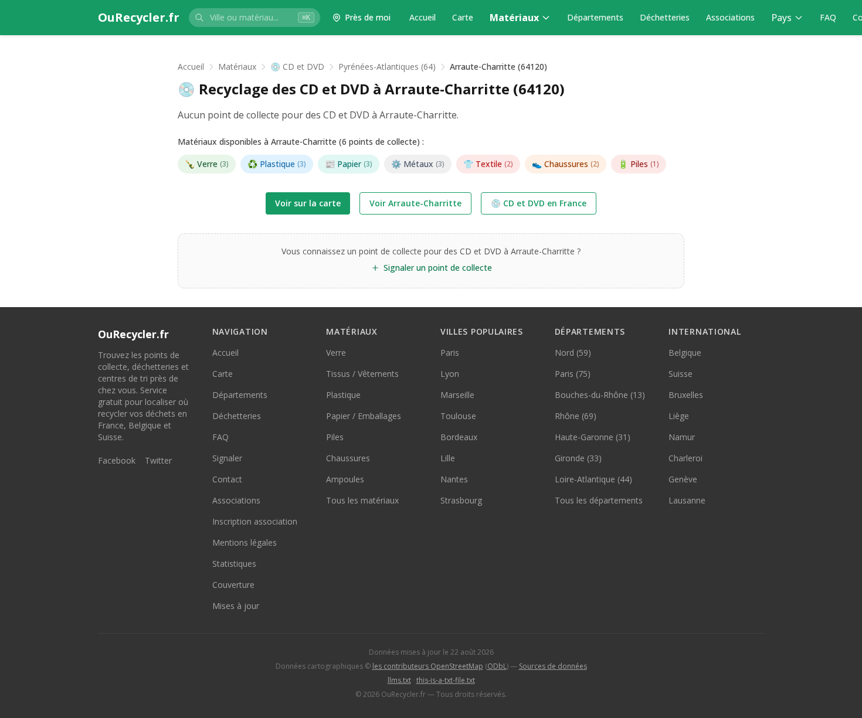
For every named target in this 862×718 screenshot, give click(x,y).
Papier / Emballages (363, 415)
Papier (348, 163)
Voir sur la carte (308, 203)
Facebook (116, 460)
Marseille (457, 394)
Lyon (449, 373)
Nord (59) (573, 352)
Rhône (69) (575, 415)
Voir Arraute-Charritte (415, 203)
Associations (730, 17)
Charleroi (685, 458)
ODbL (497, 666)
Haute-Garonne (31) (592, 437)
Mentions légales (244, 542)
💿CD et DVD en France (538, 203)
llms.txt (399, 680)
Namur (681, 437)
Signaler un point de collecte (438, 267)
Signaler (227, 458)
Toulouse (458, 415)
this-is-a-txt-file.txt (445, 680)
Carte (462, 17)
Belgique (684, 352)
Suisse (680, 373)
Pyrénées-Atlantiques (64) (387, 66)
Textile (488, 163)
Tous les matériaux (362, 500)
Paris (449, 352)
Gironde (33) (578, 458)
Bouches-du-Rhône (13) (600, 394)
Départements (595, 17)
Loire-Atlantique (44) (593, 479)
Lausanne (686, 500)
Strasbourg (461, 500)
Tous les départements (599, 500)
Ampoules (345, 479)
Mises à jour (235, 605)
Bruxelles (685, 394)
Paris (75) (572, 373)
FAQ (828, 17)
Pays (781, 17)
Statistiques (234, 563)
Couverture (233, 584)
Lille (447, 458)
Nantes (454, 479)
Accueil (422, 17)
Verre (207, 163)
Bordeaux (458, 437)
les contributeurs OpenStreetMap (427, 666)
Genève (682, 479)
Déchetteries (665, 17)
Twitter (158, 460)
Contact (227, 479)
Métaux (417, 163)
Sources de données (553, 666)
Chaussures (565, 163)
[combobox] (254, 17)
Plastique (276, 163)
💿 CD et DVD (297, 66)
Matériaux (514, 17)
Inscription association (254, 521)
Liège (678, 415)
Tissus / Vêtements (362, 373)
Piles (638, 163)
